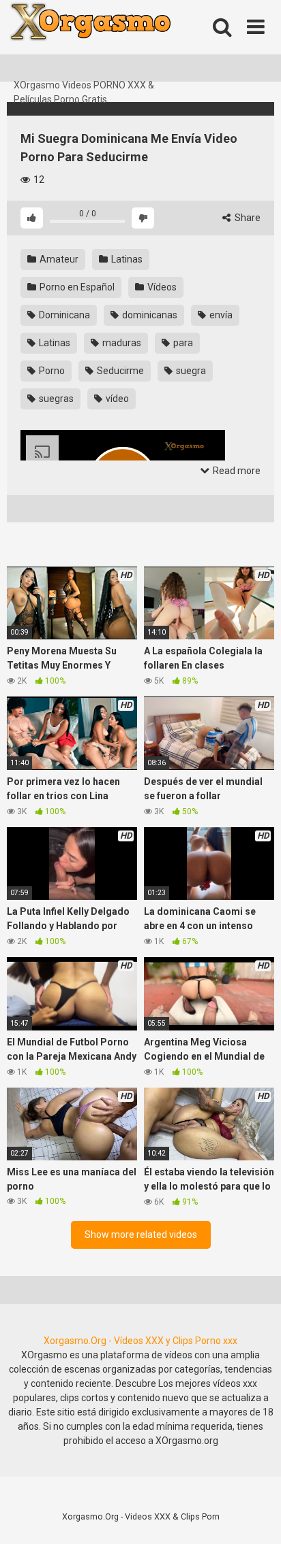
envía (220, 314)
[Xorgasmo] (109, 39)
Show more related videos (141, 1234)
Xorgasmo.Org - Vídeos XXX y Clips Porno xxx (140, 1340)
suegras (55, 398)
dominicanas (148, 314)
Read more (236, 470)
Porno (51, 370)
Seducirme (119, 370)
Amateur (58, 259)
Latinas (126, 259)
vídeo (116, 398)
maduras (120, 342)
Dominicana (63, 314)
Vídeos (161, 287)
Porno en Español (76, 287)
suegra (190, 370)
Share (247, 217)
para (182, 342)
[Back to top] (255, 1516)
